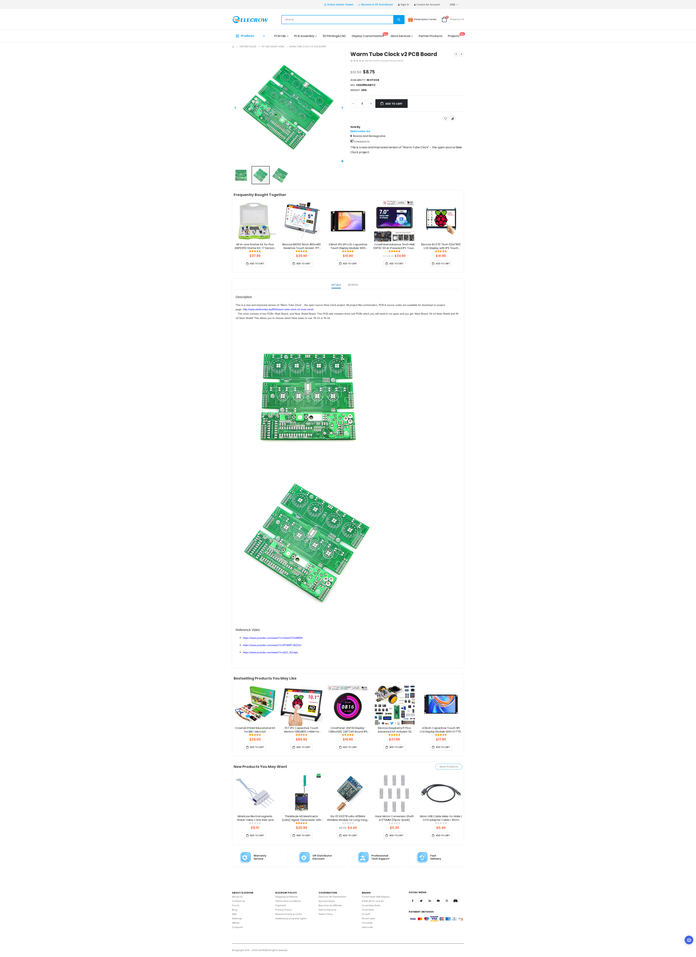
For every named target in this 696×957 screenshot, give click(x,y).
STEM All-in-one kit (373, 901)
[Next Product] (461, 54)
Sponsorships (327, 901)
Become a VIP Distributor (377, 4)
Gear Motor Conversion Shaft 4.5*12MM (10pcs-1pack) (394, 818)
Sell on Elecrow (328, 909)
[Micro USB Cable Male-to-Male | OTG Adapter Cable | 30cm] (441, 792)
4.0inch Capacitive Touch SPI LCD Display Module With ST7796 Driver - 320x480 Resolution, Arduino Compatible (441, 730)
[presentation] (229, 225)
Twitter (421, 900)
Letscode (367, 927)
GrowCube (368, 918)
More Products (449, 766)
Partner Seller (248, 47)
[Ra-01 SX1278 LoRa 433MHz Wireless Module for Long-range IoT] (348, 792)
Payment (280, 905)
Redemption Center (425, 19)
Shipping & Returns (286, 896)
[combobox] (343, 19)
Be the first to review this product (384, 60)
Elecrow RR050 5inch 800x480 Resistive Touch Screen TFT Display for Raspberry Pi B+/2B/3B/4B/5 (301, 246)
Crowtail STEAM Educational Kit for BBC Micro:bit (255, 729)
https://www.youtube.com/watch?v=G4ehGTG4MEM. (273, 637)
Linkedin (429, 900)
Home (233, 46)
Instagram (446, 900)
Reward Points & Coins (288, 914)
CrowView (368, 909)
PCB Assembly (304, 36)
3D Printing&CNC (334, 36)
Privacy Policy (283, 909)
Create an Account (428, 4)
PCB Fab (280, 36)
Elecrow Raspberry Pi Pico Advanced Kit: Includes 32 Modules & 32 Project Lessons (394, 730)
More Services (400, 36)
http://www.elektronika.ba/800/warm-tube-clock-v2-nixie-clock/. (278, 309)
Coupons (237, 927)
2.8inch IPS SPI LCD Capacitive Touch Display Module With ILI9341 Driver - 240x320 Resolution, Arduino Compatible (348, 246)
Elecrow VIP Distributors (332, 896)
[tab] (336, 285)
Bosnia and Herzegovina (369, 136)
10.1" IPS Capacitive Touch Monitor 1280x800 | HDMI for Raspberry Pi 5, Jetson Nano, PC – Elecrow (301, 730)
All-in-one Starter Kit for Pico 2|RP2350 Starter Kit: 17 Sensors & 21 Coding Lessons (255, 246)
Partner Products (430, 36)
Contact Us (238, 901)
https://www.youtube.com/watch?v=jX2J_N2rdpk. (271, 652)
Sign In (405, 4)
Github (236, 923)
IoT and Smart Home (272, 47)
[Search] (398, 19)
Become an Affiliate (330, 905)
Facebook (412, 900)
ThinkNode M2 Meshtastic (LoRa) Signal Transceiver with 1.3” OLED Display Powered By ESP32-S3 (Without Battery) (301, 818)
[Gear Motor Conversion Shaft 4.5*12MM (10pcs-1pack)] (394, 792)
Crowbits (367, 923)
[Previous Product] (456, 54)
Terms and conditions (288, 901)
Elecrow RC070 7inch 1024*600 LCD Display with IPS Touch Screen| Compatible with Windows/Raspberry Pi (441, 246)
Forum (235, 905)
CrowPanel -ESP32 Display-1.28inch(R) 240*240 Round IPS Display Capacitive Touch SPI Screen (348, 730)
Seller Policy (326, 914)
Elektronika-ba (360, 131)
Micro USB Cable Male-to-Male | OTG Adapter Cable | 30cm (441, 818)
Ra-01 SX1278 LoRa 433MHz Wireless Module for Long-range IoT (348, 818)
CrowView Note (371, 905)
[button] (342, 161)
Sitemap (237, 918)
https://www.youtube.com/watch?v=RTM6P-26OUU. (272, 645)
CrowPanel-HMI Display (376, 896)
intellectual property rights (290, 918)
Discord (455, 900)
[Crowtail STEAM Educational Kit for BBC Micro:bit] (255, 704)
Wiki (234, 914)
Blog (234, 909)
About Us (237, 896)
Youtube (438, 900)
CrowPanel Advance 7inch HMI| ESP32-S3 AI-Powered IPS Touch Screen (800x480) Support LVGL (394, 246)
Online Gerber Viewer (340, 4)
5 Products (362, 141)
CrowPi (366, 914)
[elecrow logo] (245, 19)
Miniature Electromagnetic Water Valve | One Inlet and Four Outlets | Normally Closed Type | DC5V (255, 818)
